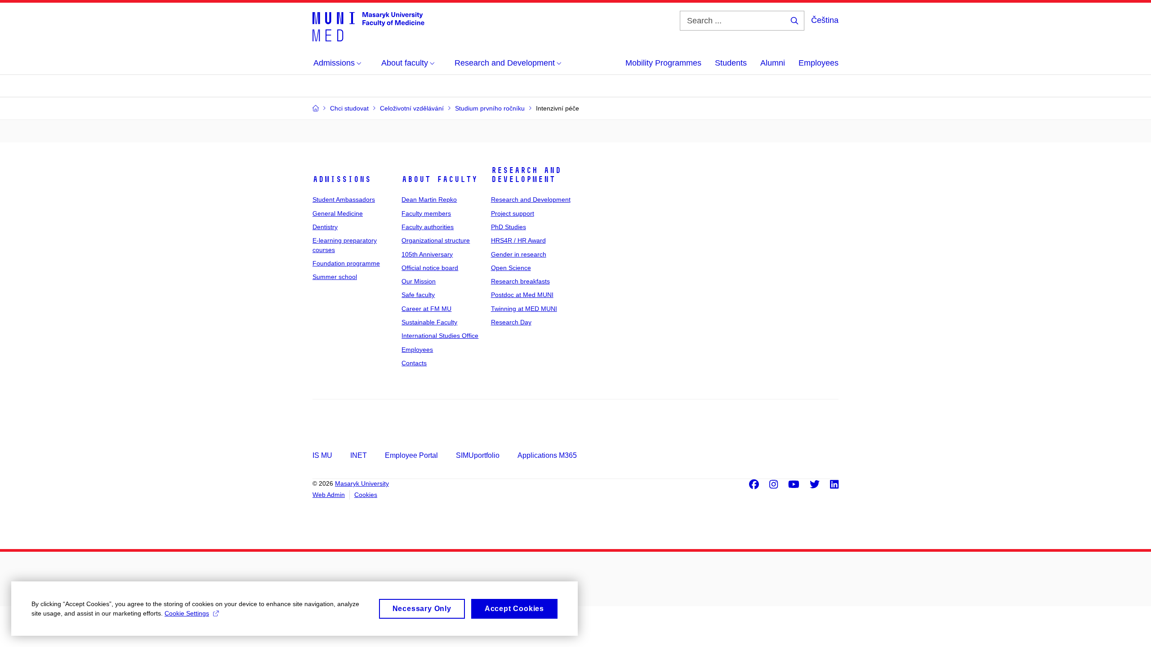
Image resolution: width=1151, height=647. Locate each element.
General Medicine (337, 213)
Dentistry (325, 226)
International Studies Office (440, 335)
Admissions (341, 179)
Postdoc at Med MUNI (522, 294)
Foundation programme (346, 263)
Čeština (825, 20)
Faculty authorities (428, 226)
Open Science (511, 267)
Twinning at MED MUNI (524, 308)
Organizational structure (436, 240)
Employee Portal (411, 455)
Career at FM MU (426, 308)
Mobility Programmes (663, 62)
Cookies (365, 494)
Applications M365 (547, 455)
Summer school (334, 276)
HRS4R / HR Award (518, 240)
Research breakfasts (520, 281)
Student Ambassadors (343, 199)
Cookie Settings (187, 613)
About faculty (439, 179)
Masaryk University (362, 483)
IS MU (322, 455)
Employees (819, 62)
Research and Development (526, 174)
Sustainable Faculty (429, 322)
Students (731, 62)
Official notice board (430, 267)
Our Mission (419, 281)
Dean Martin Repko (429, 199)
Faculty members (426, 213)
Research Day (511, 322)
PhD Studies (508, 226)
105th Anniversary (427, 254)
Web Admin (328, 494)
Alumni (772, 62)
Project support (512, 213)
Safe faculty (418, 294)
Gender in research (518, 254)
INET (358, 455)
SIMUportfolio (478, 455)
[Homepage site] (368, 26)
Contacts (414, 363)
